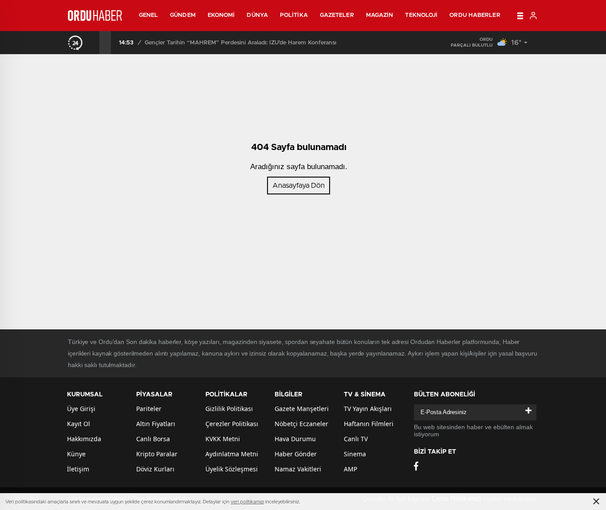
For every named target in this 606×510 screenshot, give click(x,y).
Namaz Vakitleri (298, 469)
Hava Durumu (295, 439)
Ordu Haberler (474, 15)
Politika (294, 15)
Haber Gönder (296, 454)
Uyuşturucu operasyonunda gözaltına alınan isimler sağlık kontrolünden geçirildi (256, 43)
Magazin (380, 15)
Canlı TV (356, 439)
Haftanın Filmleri (369, 423)
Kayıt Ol (78, 423)
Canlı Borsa (153, 439)
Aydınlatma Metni (231, 454)
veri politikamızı (247, 501)
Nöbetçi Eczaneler (301, 423)
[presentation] (93, 42)
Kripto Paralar (156, 454)
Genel (148, 15)
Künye (76, 454)
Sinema (355, 454)
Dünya (257, 15)
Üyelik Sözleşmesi (231, 469)
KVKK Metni (222, 439)
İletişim (78, 469)
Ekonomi (221, 15)
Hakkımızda (84, 439)
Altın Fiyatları (155, 423)
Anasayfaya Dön (298, 185)
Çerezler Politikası (231, 423)
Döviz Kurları (155, 469)
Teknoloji (421, 15)
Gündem (183, 15)
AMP (350, 469)
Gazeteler (337, 15)
